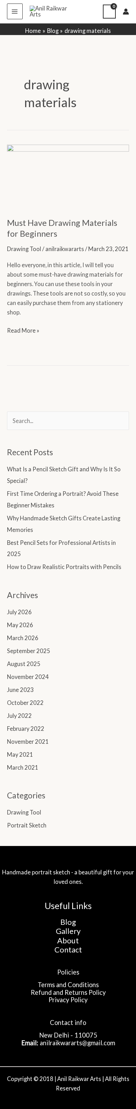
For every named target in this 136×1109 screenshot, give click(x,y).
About (68, 940)
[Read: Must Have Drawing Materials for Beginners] (68, 176)
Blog (68, 922)
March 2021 (22, 767)
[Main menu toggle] (15, 11)
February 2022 (25, 728)
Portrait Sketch (26, 825)
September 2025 (28, 650)
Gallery (68, 931)
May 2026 (20, 625)
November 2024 (28, 676)
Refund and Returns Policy (68, 992)
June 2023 (20, 689)
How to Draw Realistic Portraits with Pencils (64, 566)
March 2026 (22, 638)
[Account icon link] (126, 11)
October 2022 (25, 702)
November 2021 (28, 741)
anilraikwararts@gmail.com (77, 1043)
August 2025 (23, 663)
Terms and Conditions (68, 985)
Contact (68, 949)
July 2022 (19, 715)
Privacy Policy (68, 1000)
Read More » (23, 330)
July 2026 (19, 612)
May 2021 (20, 754)
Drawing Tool (24, 248)
